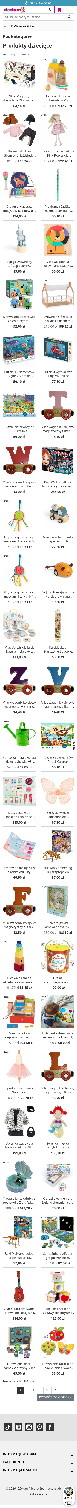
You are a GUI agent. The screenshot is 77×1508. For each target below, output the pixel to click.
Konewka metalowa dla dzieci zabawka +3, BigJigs (19, 760)
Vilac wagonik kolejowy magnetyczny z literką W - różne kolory (19, 484)
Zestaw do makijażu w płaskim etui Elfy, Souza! (19, 870)
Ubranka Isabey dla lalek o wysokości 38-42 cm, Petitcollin (19, 1146)
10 (47, 1390)
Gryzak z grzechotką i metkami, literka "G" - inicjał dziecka (19, 539)
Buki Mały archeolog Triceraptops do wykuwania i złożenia (58, 870)
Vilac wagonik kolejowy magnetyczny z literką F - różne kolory (19, 925)
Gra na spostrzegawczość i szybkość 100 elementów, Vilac (58, 980)
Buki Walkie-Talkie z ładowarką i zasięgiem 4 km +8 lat (57, 484)
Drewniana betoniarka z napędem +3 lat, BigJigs (58, 539)
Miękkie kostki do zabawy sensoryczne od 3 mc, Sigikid (57, 1311)
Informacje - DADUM (19, 1454)
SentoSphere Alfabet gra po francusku (57, 1256)
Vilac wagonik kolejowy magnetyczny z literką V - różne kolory (57, 705)
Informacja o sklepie (20, 1470)
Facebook (50, 1427)
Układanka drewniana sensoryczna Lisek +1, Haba (57, 1035)
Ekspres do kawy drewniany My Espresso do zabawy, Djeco (58, 98)
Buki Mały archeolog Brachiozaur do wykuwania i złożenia (19, 1256)
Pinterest (39, 1427)
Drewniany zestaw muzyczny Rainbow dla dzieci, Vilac (19, 209)
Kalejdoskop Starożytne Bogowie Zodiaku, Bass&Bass (58, 650)
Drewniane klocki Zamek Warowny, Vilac (19, 1366)
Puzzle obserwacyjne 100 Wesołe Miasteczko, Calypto (19, 429)
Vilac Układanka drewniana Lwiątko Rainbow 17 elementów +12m (57, 264)
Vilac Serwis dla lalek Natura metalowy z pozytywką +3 (19, 650)
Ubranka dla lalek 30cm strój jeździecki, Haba (19, 153)
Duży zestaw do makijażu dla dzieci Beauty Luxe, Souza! (19, 815)
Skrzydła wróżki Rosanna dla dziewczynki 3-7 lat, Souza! (57, 815)
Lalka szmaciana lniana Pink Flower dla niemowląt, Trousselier (58, 153)
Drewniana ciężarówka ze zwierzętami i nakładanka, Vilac (19, 319)
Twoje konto (13, 1462)
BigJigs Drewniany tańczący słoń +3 (19, 264)
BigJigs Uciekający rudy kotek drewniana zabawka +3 (58, 594)
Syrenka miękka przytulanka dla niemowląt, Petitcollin (58, 1146)
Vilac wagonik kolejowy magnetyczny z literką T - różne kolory (57, 429)
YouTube (18, 1427)
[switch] (68, 1503)
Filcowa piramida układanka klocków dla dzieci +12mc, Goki (19, 980)
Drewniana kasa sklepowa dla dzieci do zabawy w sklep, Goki (19, 1035)
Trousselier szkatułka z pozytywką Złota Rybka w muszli (19, 1201)
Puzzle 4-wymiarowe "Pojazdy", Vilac (57, 374)
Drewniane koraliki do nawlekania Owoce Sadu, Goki (57, 1366)
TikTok (8, 1427)
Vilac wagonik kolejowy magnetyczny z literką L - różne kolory (57, 1090)
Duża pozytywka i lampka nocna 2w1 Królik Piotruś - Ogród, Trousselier (58, 925)
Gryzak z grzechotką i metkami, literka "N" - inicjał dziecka (19, 594)
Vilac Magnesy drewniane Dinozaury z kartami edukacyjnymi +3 (19, 98)
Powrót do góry (55, 1397)
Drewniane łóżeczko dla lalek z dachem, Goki (58, 319)
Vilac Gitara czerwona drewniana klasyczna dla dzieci (19, 1311)
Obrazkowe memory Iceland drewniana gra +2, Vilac (58, 1201)
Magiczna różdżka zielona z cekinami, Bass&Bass (57, 209)
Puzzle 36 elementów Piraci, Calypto (58, 760)
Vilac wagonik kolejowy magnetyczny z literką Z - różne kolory (19, 705)
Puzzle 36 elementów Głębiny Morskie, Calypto (19, 374)
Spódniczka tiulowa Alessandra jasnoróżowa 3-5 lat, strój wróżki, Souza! (19, 1090)
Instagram (29, 1427)
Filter (74, 746)
